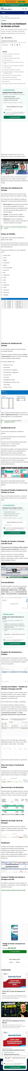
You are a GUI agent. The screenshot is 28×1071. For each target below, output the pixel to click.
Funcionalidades (7, 67)
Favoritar (6, 44)
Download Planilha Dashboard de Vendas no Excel (14, 63)
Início (2, 16)
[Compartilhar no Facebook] (12, 45)
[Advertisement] (14, 138)
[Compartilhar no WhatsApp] (20, 45)
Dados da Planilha (8, 56)
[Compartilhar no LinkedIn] (17, 45)
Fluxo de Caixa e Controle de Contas (12, 75)
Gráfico (6, 16)
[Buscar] (23, 9)
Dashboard (6, 81)
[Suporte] (25, 13)
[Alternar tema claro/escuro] (26, 9)
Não (19, 962)
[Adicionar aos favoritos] (26, 974)
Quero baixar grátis (15, 1067)
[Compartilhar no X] (15, 45)
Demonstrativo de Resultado (10, 77)
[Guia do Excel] (6, 9)
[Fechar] (25, 1052)
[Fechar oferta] (26, 2)
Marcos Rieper (8, 37)
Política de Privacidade (18, 1063)
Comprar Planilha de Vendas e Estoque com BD (15, 83)
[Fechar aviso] (26, 5)
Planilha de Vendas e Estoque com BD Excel (14, 65)
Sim (12, 962)
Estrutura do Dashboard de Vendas (12, 54)
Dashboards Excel (8, 60)
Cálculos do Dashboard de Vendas (12, 58)
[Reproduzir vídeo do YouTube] (14, 166)
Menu (4, 12)
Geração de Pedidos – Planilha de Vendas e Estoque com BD (14, 72)
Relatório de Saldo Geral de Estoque (12, 79)
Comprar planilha (15, 951)
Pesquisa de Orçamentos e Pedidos (12, 69)
